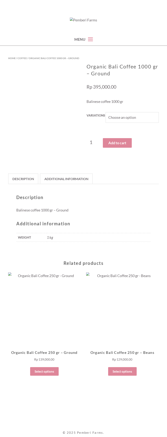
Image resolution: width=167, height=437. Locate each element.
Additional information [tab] (66, 179)
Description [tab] (23, 179)
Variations (96, 115)
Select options (44, 371)
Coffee (22, 58)
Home (12, 58)
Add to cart (117, 143)
